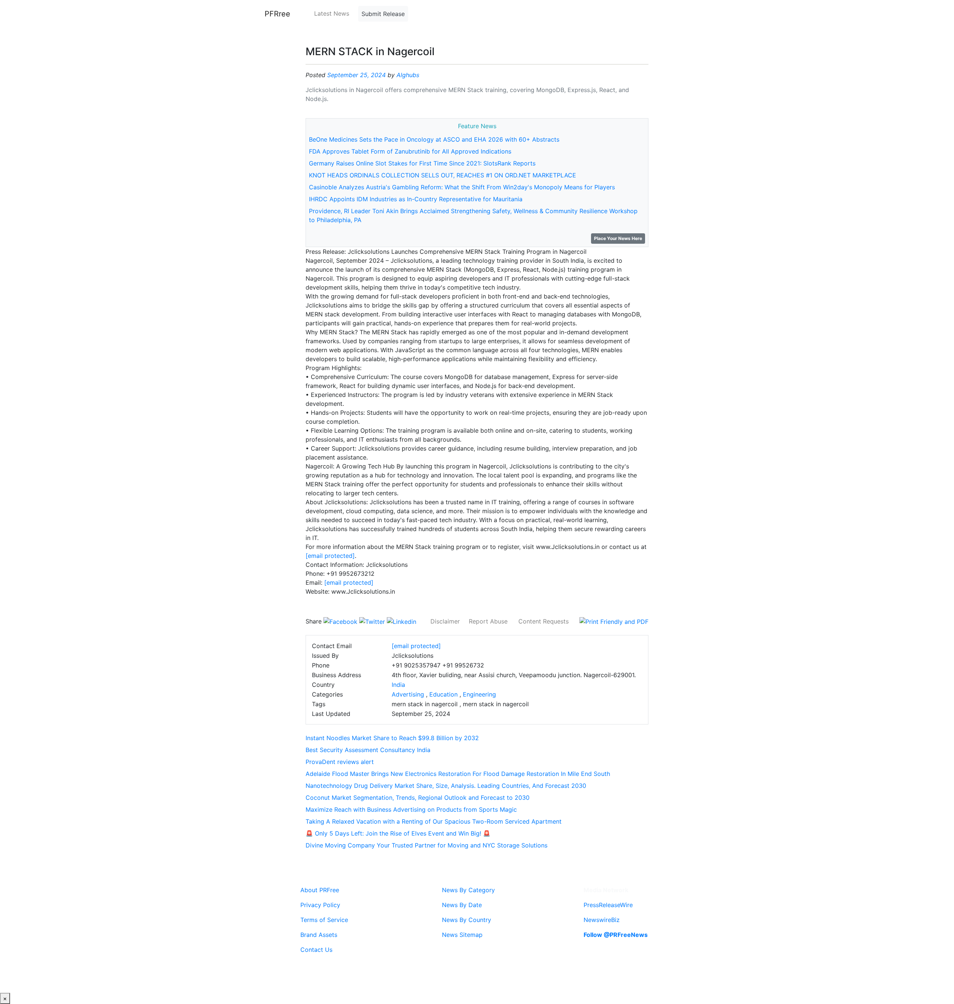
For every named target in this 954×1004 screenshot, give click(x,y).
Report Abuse (488, 621)
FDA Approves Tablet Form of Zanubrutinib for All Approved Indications (410, 151)
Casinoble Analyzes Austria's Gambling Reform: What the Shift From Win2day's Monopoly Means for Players (462, 187)
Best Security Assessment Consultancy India (368, 750)
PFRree (277, 13)
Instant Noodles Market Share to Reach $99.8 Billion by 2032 (392, 738)
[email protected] (330, 555)
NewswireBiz (602, 920)
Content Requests (543, 621)
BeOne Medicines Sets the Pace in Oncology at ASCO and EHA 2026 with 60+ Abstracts (434, 139)
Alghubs (408, 75)
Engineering (479, 694)
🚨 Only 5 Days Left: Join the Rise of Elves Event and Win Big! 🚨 (398, 833)
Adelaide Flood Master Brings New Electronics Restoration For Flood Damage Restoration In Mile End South (458, 773)
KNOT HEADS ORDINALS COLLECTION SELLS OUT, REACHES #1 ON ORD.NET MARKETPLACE (442, 175)
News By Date (462, 905)
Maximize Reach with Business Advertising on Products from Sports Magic (411, 809)
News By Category (468, 890)
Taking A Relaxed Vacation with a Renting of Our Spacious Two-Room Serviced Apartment (434, 821)
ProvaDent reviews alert (340, 761)
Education (443, 694)
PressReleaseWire (608, 905)
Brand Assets (318, 934)
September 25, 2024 (356, 75)
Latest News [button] (331, 13)
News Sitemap (462, 934)
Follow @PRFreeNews (616, 934)
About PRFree (319, 890)
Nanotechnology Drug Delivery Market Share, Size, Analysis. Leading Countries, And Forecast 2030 (446, 785)
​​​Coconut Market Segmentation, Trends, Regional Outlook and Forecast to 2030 (418, 797)
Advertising (408, 694)
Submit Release (383, 14)
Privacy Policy (320, 905)
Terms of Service (324, 920)
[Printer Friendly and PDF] (613, 621)
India (398, 684)
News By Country (466, 920)
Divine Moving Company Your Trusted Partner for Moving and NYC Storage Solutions (426, 845)
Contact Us (316, 949)
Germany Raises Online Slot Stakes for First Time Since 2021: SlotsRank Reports (422, 163)
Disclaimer (445, 621)
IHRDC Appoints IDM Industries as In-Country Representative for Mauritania (415, 199)
